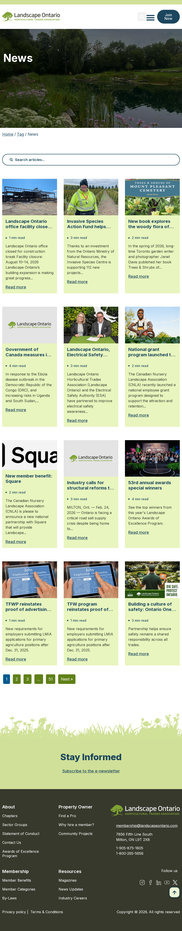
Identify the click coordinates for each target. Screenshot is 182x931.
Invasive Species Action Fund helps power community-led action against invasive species (91, 224)
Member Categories (18, 889)
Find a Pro (67, 816)
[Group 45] (175, 882)
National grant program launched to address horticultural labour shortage (151, 352)
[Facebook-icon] (150, 882)
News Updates (71, 889)
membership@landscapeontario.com (147, 825)
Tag (20, 134)
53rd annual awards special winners (149, 485)
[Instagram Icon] (142, 882)
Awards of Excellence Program (20, 853)
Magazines (68, 880)
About (8, 807)
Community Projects (76, 833)
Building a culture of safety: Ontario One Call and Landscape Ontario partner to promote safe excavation (150, 606)
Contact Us (11, 842)
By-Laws (9, 898)
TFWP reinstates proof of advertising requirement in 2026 (28, 606)
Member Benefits (16, 880)
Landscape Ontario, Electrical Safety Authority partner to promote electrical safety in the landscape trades (89, 352)
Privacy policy (14, 912)
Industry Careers (73, 898)
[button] (142, 16)
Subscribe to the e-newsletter (91, 771)
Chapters (10, 816)
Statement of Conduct (20, 833)
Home (7, 134)
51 (51, 679)
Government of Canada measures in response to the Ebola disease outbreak (29, 352)
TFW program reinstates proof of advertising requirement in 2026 (89, 606)
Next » (67, 679)
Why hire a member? (76, 824)
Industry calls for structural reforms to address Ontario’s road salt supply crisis (91, 485)
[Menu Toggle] (150, 17)
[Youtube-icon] (166, 882)
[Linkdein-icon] (158, 882)
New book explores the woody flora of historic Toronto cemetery (149, 224)
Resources (70, 871)
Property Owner (76, 807)
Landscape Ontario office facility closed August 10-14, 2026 (28, 224)
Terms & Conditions (46, 912)
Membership (15, 871)
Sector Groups (14, 824)
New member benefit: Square (29, 478)
